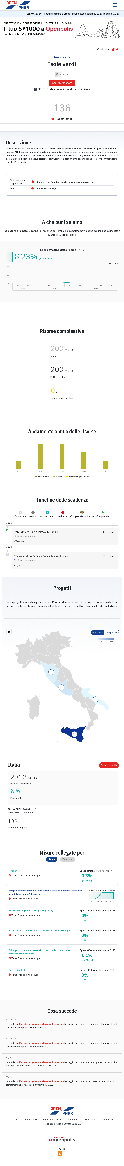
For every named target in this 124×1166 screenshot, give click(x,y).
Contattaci (107, 1119)
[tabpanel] (62, 794)
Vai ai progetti (109, 765)
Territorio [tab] (68, 859)
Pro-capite (97, 632)
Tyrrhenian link (17, 970)
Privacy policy (32, 1119)
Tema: (26, 875)
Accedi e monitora (62, 83)
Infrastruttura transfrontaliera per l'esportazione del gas (39, 930)
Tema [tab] (52, 859)
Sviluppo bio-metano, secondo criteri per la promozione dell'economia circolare (39, 952)
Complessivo (112, 632)
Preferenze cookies (53, 1119)
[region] (62, 692)
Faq (16, 1119)
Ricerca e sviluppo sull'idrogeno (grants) (31, 910)
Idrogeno (14, 870)
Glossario (90, 1119)
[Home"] (9, 631)
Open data (72, 1119)
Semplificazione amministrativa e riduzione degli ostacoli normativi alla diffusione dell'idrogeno (45, 892)
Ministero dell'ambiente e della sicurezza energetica (64, 182)
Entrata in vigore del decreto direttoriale (41, 1024)
